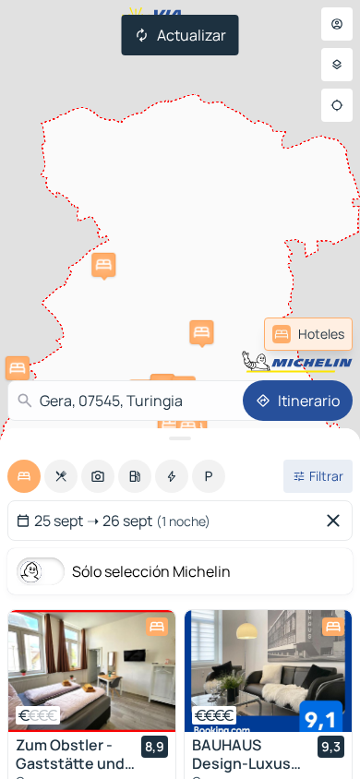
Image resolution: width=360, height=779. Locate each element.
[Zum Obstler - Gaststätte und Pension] (91, 671)
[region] (91, 671)
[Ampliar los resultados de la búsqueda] (180, 438)
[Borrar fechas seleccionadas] (337, 520)
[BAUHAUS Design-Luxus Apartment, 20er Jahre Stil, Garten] (268, 671)
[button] (18, 368)
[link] (308, 334)
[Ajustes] (337, 64)
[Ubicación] (337, 105)
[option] (24, 476)
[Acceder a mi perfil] (337, 24)
